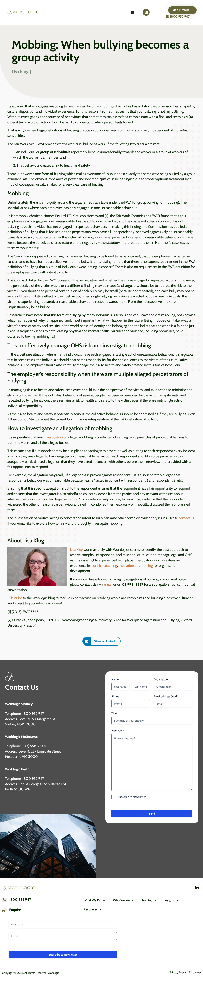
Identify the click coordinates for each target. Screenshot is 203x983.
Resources (91, 909)
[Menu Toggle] (132, 12)
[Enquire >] (4, 910)
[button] (101, 641)
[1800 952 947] (4, 899)
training (147, 565)
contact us (186, 518)
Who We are (121, 900)
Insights (169, 900)
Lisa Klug (76, 549)
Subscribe (14, 598)
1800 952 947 (20, 899)
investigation (53, 437)
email (108, 584)
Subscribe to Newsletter (132, 797)
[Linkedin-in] (197, 888)
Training (147, 900)
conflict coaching (104, 565)
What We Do (92, 900)
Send (152, 813)
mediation (126, 565)
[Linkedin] (146, 12)
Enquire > (16, 910)
